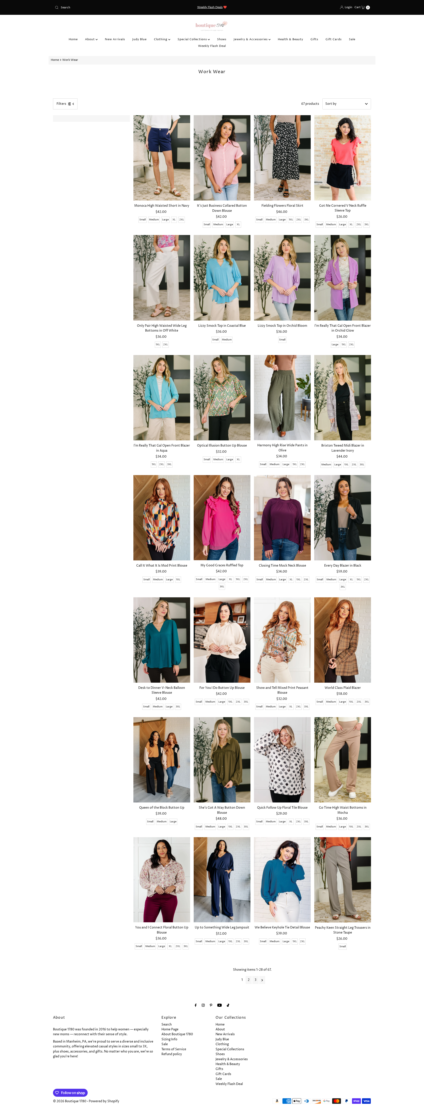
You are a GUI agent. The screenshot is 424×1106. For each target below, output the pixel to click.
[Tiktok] (228, 1005)
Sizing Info (169, 1039)
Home (73, 39)
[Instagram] (203, 1005)
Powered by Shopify (104, 1101)
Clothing (161, 39)
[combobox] (105, 7)
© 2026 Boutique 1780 (69, 1101)
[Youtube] (219, 1005)
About (90, 39)
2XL (181, 219)
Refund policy (171, 1054)
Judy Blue (139, 39)
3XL (306, 219)
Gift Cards (334, 39)
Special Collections (193, 39)
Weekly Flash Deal (212, 46)
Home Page (169, 1029)
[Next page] (262, 980)
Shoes (221, 39)
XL (174, 219)
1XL (291, 219)
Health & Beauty (290, 39)
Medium (154, 219)
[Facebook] (196, 1005)
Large (165, 219)
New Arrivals (115, 39)
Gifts (314, 39)
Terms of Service (173, 1049)
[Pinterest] (211, 1005)
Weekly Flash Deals (210, 7)
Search (166, 1024)
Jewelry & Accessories (251, 39)
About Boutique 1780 (177, 1034)
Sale (352, 39)
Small (142, 219)
